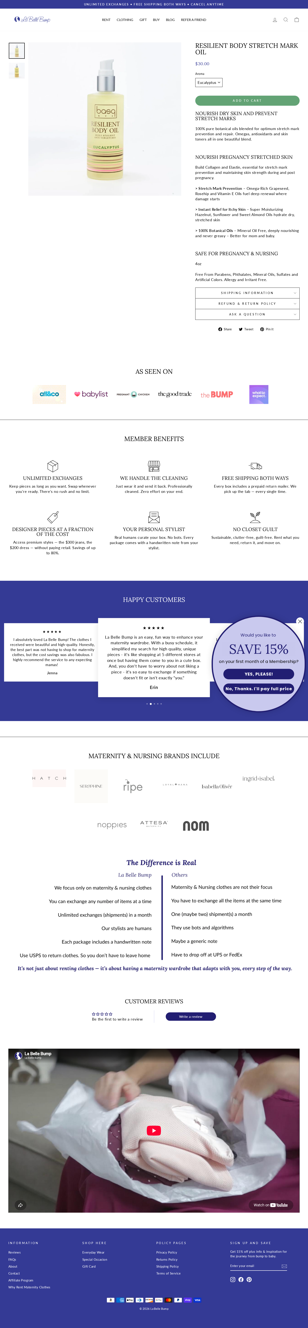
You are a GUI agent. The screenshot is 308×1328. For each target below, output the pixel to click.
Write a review (191, 1016)
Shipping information (247, 293)
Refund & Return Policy (248, 303)
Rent (106, 20)
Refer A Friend (193, 20)
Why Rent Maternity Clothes (29, 1287)
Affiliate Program (20, 1280)
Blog (170, 20)
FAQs (12, 1259)
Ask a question (247, 314)
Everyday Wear (93, 1252)
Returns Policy (166, 1259)
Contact (14, 1273)
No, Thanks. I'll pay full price (259, 689)
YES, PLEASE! (259, 674)
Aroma (199, 74)
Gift (143, 20)
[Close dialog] (300, 621)
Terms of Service (168, 1273)
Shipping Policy (167, 1266)
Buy (156, 20)
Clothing (125, 20)
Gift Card (89, 1266)
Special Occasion (94, 1259)
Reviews (14, 1252)
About (12, 1266)
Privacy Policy (166, 1252)
